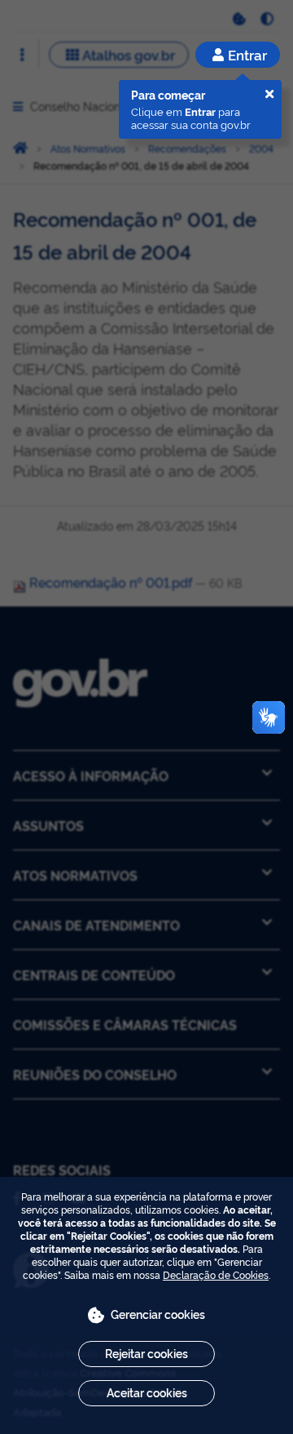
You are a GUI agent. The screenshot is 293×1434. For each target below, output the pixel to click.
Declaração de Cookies (216, 1274)
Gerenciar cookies (158, 1313)
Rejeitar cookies (146, 1353)
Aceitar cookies (147, 1392)
